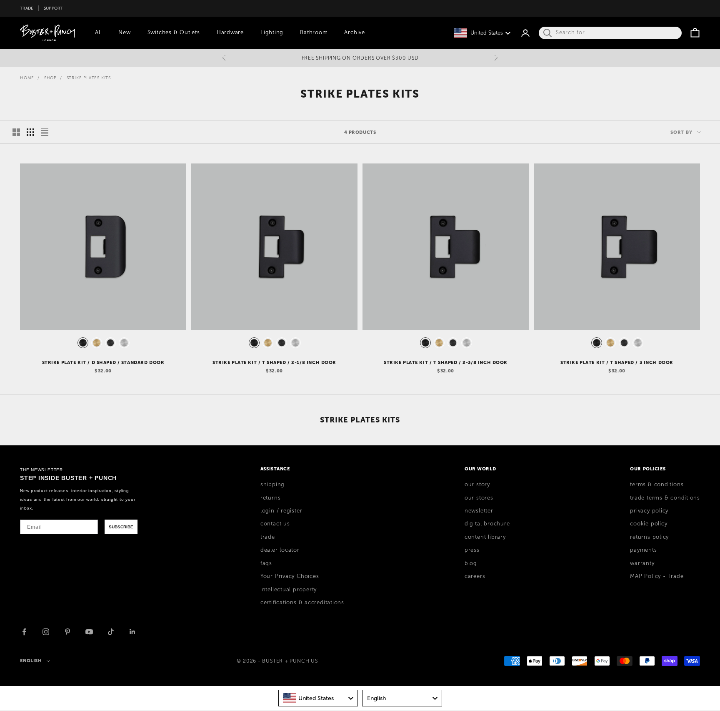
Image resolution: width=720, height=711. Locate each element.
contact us (275, 524)
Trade (26, 8)
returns (270, 498)
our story (477, 484)
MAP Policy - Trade (656, 576)
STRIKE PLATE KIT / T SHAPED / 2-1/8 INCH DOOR (274, 362)
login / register (281, 511)
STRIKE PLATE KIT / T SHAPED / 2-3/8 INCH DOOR (446, 362)
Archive (354, 32)
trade (267, 537)
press (472, 550)
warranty (642, 563)
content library (485, 537)
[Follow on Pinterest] (67, 632)
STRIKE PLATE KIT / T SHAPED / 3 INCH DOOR (616, 362)
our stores (479, 498)
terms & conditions (656, 484)
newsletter (479, 511)
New (124, 32)
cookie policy (648, 524)
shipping (272, 484)
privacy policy (649, 511)
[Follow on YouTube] (89, 632)
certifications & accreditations (302, 602)
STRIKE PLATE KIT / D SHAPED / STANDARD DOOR (103, 362)
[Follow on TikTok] (111, 632)
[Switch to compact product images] (44, 132)
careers (475, 576)
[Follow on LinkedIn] (132, 632)
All (98, 32)
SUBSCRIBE (121, 527)
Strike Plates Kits (89, 77)
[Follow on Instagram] (46, 632)
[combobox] (318, 698)
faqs (266, 563)
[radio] (82, 342)
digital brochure (487, 524)
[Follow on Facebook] (24, 632)
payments (643, 550)
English (31, 660)
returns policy (649, 537)
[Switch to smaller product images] (30, 132)
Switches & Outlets (174, 32)
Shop (50, 77)
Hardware (230, 32)
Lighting (271, 32)
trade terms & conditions (665, 498)
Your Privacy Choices (289, 576)
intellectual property (288, 590)
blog (471, 563)
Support (53, 8)
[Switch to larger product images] (16, 132)
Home (27, 77)
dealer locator (280, 550)
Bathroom (314, 32)
